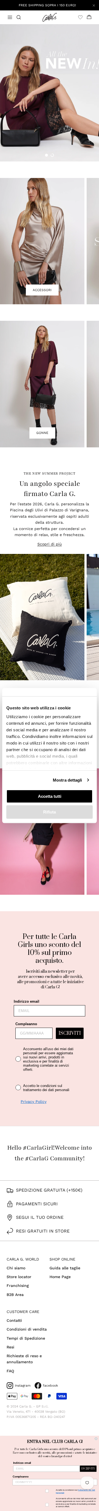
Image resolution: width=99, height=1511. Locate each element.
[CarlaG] (49, 17)
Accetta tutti (49, 796)
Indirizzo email (26, 1001)
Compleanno (26, 1024)
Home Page (60, 1277)
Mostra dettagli (67, 780)
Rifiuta (49, 812)
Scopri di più (49, 544)
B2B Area (15, 1294)
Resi (10, 1347)
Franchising (18, 1285)
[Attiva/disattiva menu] (10, 17)
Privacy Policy (33, 1101)
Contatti (14, 1320)
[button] (46, 155)
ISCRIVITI (70, 1033)
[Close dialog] (96, 1438)
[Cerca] (22, 17)
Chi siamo (16, 1268)
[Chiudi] (94, 5)
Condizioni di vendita (27, 1329)
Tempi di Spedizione (26, 1338)
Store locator (19, 1277)
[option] (49, 92)
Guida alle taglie (65, 1268)
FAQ (10, 1371)
